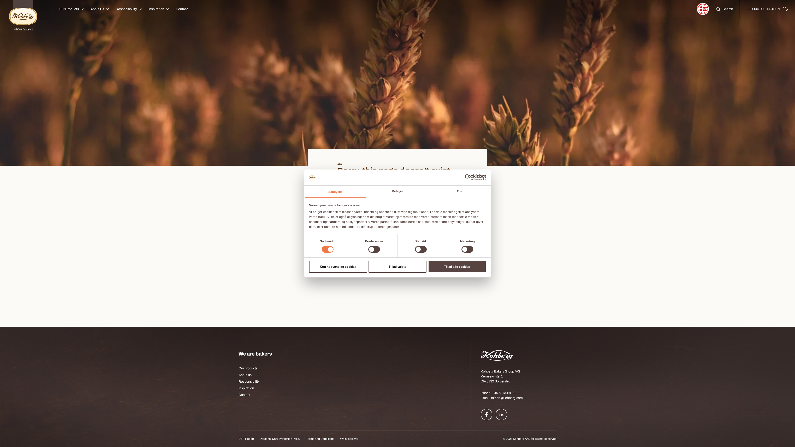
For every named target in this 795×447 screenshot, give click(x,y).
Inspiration (156, 9)
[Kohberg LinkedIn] (501, 414)
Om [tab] (459, 191)
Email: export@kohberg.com (502, 398)
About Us (97, 9)
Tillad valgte (397, 266)
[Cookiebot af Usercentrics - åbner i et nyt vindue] (468, 177)
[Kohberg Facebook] (486, 414)
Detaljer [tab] (397, 191)
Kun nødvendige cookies (338, 266)
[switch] (374, 249)
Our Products (69, 9)
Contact (182, 9)
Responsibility (126, 9)
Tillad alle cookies (457, 266)
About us (245, 375)
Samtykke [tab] (335, 191)
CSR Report (246, 438)
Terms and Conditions (320, 438)
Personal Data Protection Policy (280, 438)
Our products (248, 368)
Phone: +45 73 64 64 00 (498, 393)
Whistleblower (349, 438)
